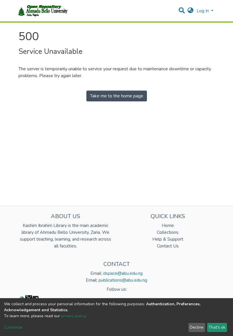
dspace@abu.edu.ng (123, 273)
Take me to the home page (116, 96)
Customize (13, 327)
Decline (196, 327)
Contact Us (168, 246)
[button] (190, 10)
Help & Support (167, 239)
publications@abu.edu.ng (123, 280)
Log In (203, 11)
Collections (167, 232)
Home (168, 225)
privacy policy (73, 316)
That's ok (217, 327)
